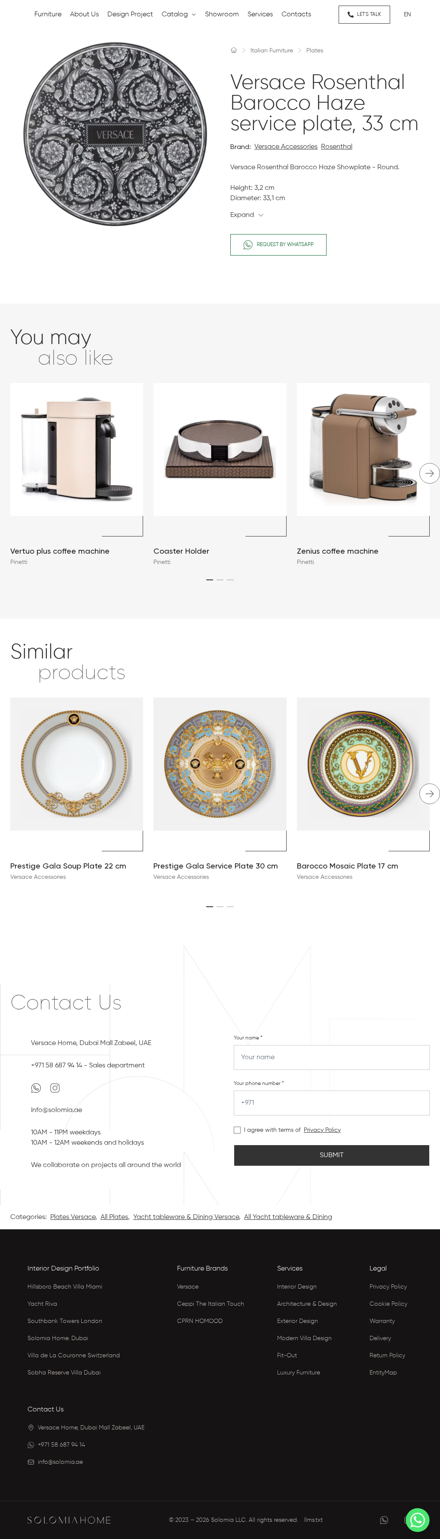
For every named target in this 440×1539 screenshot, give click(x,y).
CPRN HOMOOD (200, 1321)
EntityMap (383, 1373)
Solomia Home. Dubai (58, 1338)
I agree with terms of (272, 1130)
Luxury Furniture (298, 1373)
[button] (209, 579)
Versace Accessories (286, 146)
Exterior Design (297, 1321)
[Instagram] (55, 1088)
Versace (188, 1287)
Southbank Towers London (65, 1321)
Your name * (248, 1038)
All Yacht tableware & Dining (288, 1217)
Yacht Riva (42, 1304)
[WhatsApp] (37, 1088)
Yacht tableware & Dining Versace (186, 1217)
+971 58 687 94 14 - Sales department (88, 1065)
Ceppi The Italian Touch (210, 1304)
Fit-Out (287, 1356)
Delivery (380, 1338)
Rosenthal (336, 146)
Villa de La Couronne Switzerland (74, 1356)
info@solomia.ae (56, 1110)
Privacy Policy (322, 1130)
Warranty (382, 1321)
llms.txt (313, 1520)
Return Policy (387, 1356)
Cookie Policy (388, 1304)
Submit (332, 1155)
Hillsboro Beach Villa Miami (65, 1287)
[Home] (233, 49)
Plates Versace (72, 1217)
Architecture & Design (307, 1304)
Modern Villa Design (304, 1338)
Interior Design (297, 1287)
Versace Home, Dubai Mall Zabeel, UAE (91, 1043)
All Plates (114, 1217)
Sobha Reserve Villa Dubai (64, 1373)
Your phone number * (259, 1083)
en (407, 15)
